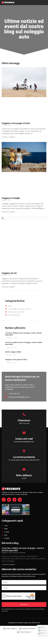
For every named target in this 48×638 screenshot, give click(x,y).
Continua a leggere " (9, 137)
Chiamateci (24, 420)
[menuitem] (42, 627)
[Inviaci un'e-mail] (24, 432)
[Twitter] (9, 500)
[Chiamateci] (24, 414)
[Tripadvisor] (20, 500)
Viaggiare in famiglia (11, 198)
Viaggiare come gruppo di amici (16, 123)
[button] (44, 3)
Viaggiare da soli (9, 273)
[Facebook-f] (4, 500)
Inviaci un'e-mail (24, 438)
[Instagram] (14, 500)
